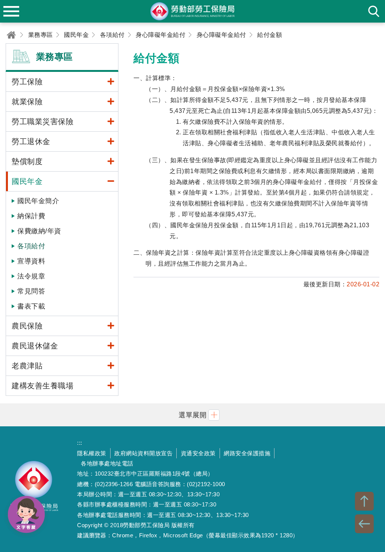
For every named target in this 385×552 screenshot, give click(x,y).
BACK (364, 523)
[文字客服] (26, 514)
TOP (364, 501)
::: (79, 442)
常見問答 (31, 291)
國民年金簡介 (38, 201)
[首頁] (11, 34)
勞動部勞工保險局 (34, 489)
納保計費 (31, 216)
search (373, 11)
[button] (192, 414)
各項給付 (31, 246)
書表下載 (31, 306)
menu (11, 11)
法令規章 (31, 276)
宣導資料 (31, 261)
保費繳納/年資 (39, 231)
